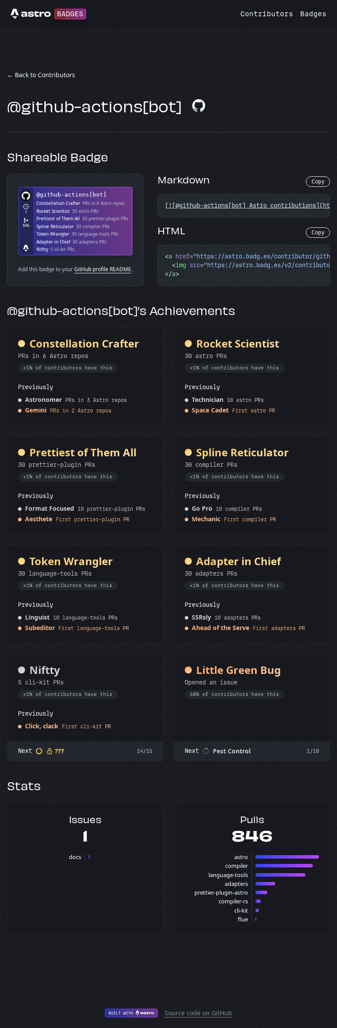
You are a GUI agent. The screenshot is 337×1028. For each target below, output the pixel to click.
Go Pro (202, 508)
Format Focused (49, 508)
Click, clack (41, 726)
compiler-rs (233, 901)
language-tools (228, 875)
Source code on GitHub (198, 1013)
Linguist (37, 617)
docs (75, 857)
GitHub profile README (102, 269)
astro (241, 857)
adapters (236, 884)
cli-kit (241, 910)
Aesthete (38, 519)
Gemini (36, 410)
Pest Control (232, 751)
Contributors (266, 14)
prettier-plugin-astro (221, 892)
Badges (313, 14)
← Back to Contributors (41, 75)
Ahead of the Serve (220, 627)
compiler (236, 866)
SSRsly (201, 617)
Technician (207, 399)
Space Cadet (210, 410)
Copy (318, 181)
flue (243, 919)
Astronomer (43, 399)
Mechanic (206, 519)
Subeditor (40, 627)
